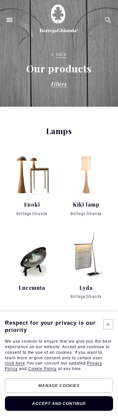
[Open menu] (10, 19)
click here (15, 363)
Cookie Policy (42, 368)
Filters (59, 84)
